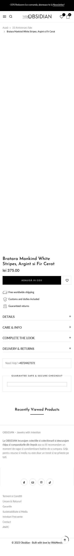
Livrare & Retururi (12, 501)
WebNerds (56, 542)
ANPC (6, 527)
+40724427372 (26, 363)
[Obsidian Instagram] (41, 482)
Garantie (7, 506)
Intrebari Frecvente (13, 516)
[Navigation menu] (4, 17)
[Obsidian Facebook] (24, 482)
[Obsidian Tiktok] (49, 482)
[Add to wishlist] (67, 280)
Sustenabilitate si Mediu (15, 511)
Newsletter (58, 4)
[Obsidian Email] (32, 482)
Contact (7, 521)
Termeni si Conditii (12, 496)
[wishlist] (61, 17)
